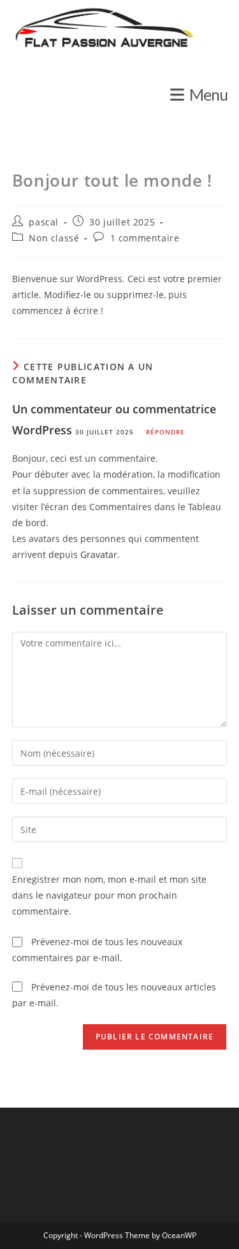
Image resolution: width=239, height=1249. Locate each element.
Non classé (54, 238)
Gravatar (98, 554)
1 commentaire (145, 238)
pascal (44, 222)
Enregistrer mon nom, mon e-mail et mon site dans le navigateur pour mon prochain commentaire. (109, 895)
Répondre (165, 431)
